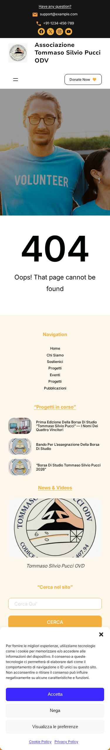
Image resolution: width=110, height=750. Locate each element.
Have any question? (55, 6)
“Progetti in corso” (55, 407)
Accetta (55, 694)
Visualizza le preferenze (55, 726)
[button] (101, 634)
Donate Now (80, 79)
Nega (55, 710)
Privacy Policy (66, 741)
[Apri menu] (15, 79)
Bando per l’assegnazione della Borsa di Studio (67, 446)
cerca (55, 622)
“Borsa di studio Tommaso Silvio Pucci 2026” (68, 467)
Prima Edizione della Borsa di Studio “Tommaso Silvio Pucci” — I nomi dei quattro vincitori (67, 426)
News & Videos (55, 488)
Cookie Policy (40, 741)
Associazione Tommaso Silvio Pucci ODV (68, 52)
